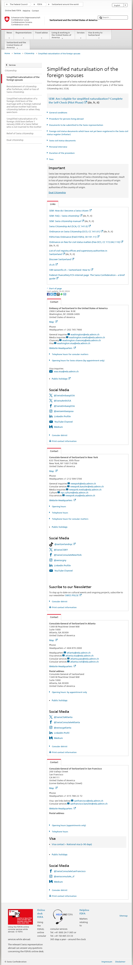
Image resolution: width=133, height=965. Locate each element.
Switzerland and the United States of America (16, 45)
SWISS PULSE (71, 595)
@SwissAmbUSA (62, 400)
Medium (58, 426)
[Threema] (58, 294)
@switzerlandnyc (63, 544)
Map (51, 321)
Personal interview (58, 146)
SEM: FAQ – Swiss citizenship (64, 215)
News (9, 32)
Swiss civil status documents (62, 140)
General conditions (58, 112)
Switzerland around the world (65, 4)
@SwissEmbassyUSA (64, 395)
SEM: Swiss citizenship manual (65, 221)
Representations (24, 32)
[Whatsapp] (61, 294)
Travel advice (41, 32)
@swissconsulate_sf (64, 876)
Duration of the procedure (61, 153)
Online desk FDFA (41, 913)
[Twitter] (52, 294)
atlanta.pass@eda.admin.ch (84, 658)
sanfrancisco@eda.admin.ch (88, 800)
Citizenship (29, 53)
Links (51, 204)
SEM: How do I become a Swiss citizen (68, 210)
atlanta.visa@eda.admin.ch (79, 655)
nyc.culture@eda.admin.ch (74, 492)
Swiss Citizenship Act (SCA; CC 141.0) (68, 226)
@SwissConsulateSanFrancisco (70, 871)
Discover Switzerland (60, 259)
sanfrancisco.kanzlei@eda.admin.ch (89, 803)
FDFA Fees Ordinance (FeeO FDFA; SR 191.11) (72, 236)
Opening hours (58, 506)
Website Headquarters (61, 348)
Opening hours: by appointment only (69, 692)
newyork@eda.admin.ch (83, 483)
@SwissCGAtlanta (63, 717)
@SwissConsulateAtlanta (67, 722)
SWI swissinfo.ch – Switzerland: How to (69, 269)
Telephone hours (59, 512)
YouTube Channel (63, 421)
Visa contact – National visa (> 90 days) (72, 844)
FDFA (39, 4)
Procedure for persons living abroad (66, 118)
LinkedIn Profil (61, 732)
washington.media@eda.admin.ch (87, 337)
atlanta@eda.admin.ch (79, 652)
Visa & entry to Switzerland (95, 33)
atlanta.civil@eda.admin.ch (84, 661)
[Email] (64, 294)
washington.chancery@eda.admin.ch (81, 340)
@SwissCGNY (61, 549)
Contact (52, 301)
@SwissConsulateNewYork (68, 555)
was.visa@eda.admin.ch (66, 371)
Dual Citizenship (57, 192)
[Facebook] (48, 294)
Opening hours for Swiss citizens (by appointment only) (77, 360)
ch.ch (52, 264)
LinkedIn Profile (62, 416)
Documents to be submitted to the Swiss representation (76, 125)
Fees (51, 159)
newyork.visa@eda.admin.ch (80, 495)
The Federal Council (19, 4)
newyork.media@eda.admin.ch (85, 489)
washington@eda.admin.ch (85, 334)
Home (7, 53)
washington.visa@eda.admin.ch (73, 343)
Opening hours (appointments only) (68, 825)
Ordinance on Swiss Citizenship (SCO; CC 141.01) (74, 231)
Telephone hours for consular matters (69, 354)
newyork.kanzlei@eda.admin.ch (87, 486)
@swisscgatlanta (62, 727)
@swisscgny (60, 560)
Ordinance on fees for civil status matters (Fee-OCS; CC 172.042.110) (84, 242)
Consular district (59, 435)
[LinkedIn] (55, 294)
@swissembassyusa (63, 411)
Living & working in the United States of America (61, 35)
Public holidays (59, 378)
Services (81, 32)
